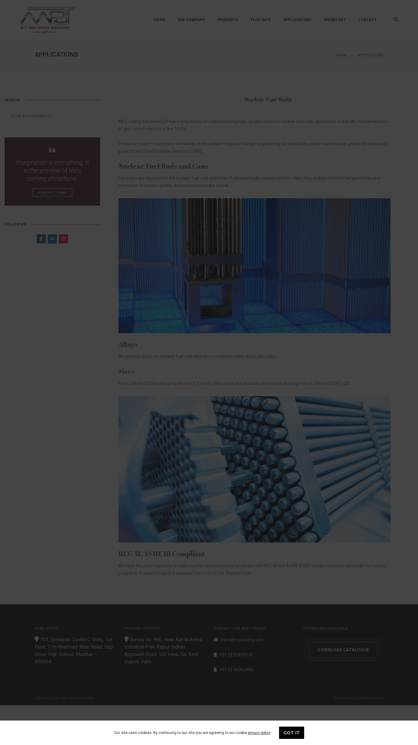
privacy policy (259, 733)
